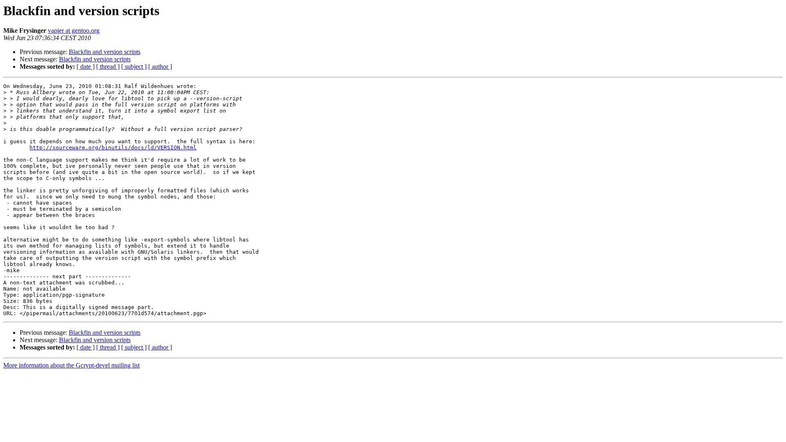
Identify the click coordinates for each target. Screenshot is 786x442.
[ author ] (160, 66)
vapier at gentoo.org (73, 30)
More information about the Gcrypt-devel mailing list (71, 365)
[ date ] (86, 66)
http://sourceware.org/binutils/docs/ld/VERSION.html (112, 147)
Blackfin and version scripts (104, 51)
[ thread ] (108, 66)
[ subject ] (134, 66)
